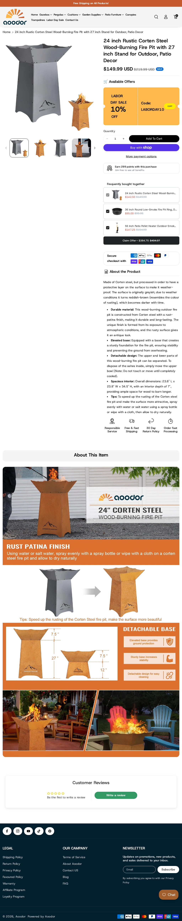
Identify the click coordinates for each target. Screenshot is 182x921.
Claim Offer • (141, 240)
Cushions (73, 14)
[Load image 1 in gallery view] (19, 148)
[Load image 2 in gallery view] (39, 148)
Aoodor (20, 916)
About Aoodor (72, 864)
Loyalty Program (14, 896)
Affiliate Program (14, 890)
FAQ (65, 883)
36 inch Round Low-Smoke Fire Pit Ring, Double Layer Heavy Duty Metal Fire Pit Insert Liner (151, 209)
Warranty (9, 883)
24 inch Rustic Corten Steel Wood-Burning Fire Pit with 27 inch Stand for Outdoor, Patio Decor (151, 193)
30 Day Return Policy (151, 429)
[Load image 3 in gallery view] (60, 148)
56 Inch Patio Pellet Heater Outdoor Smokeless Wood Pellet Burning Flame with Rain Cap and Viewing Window (151, 226)
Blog (66, 877)
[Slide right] (94, 148)
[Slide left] (6, 148)
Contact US (70, 870)
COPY (170, 106)
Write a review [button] (115, 795)
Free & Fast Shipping (132, 429)
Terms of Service (74, 857)
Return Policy (11, 864)
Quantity (109, 131)
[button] (45, 14)
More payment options (141, 156)
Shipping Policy (13, 857)
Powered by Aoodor (41, 916)
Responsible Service (112, 429)
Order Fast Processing (170, 429)
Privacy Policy (12, 870)
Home (6, 32)
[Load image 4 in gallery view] (81, 148)
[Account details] (166, 17)
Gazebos (44, 14)
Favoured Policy (13, 877)
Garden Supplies (91, 14)
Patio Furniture (113, 14)
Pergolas (58, 14)
